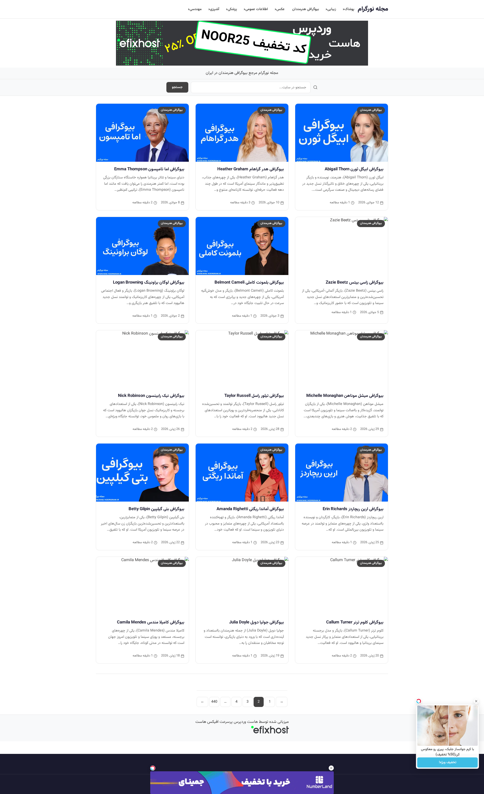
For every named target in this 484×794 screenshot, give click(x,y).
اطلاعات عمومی (256, 9)
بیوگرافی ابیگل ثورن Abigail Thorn (354, 169)
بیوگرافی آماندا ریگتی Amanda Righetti (250, 509)
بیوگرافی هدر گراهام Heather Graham (250, 169)
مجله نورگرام (373, 9)
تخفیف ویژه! (447, 762)
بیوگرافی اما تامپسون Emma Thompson (149, 169)
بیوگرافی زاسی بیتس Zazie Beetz (354, 282)
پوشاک (349, 9)
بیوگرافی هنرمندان (305, 9)
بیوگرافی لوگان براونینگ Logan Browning (148, 282)
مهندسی (196, 9)
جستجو (177, 87)
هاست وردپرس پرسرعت (239, 722)
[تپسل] (152, 768)
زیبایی (331, 9)
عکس (280, 9)
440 (214, 702)
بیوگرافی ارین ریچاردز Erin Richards (353, 509)
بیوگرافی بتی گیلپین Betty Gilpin (156, 509)
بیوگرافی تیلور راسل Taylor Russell (254, 396)
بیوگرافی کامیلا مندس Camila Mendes (150, 622)
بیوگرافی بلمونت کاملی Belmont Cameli (249, 282)
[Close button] (476, 701)
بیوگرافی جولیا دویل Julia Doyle (256, 622)
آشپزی (214, 9)
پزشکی (232, 9)
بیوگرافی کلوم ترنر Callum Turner (354, 622)
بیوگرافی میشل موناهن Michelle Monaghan (344, 396)
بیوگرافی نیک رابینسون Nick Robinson (151, 396)
